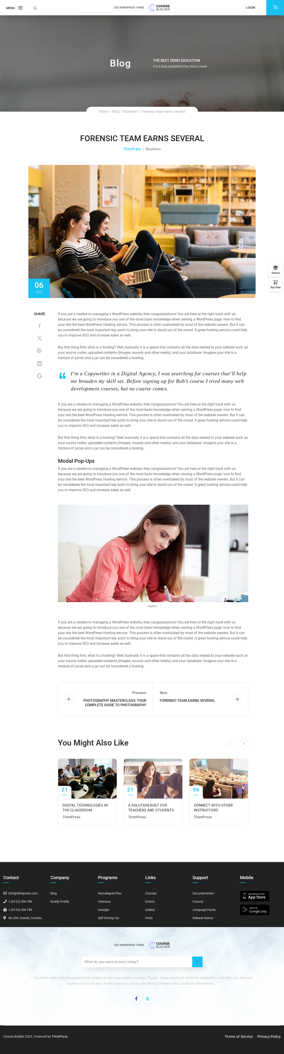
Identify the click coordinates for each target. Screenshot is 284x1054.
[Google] (39, 376)
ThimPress (132, 149)
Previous (40, 231)
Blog (115, 111)
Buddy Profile (60, 901)
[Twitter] (39, 339)
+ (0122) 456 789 (20, 901)
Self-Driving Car (108, 918)
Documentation (203, 893)
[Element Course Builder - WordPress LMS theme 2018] (142, 7)
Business (130, 111)
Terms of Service (239, 1036)
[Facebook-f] (136, 998)
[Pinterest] (39, 351)
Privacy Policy (269, 1036)
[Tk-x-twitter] (147, 998)
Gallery (150, 910)
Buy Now (275, 287)
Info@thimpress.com (22, 893)
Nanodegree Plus (110, 893)
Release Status (203, 918)
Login (250, 7)
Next (244, 231)
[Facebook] (39, 326)
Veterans (104, 901)
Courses (151, 893)
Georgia (103, 910)
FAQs (149, 918)
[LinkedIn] (39, 364)
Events (150, 901)
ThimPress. (60, 1036)
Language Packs (204, 910)
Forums (198, 901)
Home (103, 111)
